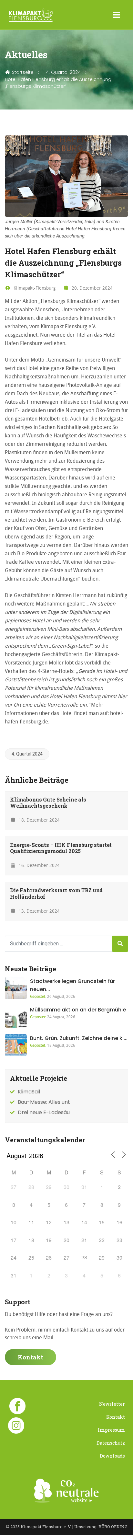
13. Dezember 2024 (38, 911)
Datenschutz (111, 1443)
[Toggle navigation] (117, 15)
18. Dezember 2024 (38, 820)
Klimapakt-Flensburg (34, 288)
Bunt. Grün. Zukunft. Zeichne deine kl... (79, 1038)
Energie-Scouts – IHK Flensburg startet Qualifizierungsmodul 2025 (61, 847)
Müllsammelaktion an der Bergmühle (78, 1009)
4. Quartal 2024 (63, 72)
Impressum (111, 1430)
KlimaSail (29, 1091)
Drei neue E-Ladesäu (44, 1112)
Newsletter (112, 1404)
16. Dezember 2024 (38, 865)
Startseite (22, 72)
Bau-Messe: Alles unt (44, 1102)
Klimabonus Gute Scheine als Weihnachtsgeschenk (48, 802)
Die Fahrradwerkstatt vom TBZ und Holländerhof (56, 893)
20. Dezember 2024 (91, 288)
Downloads (112, 1456)
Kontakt (30, 1357)
